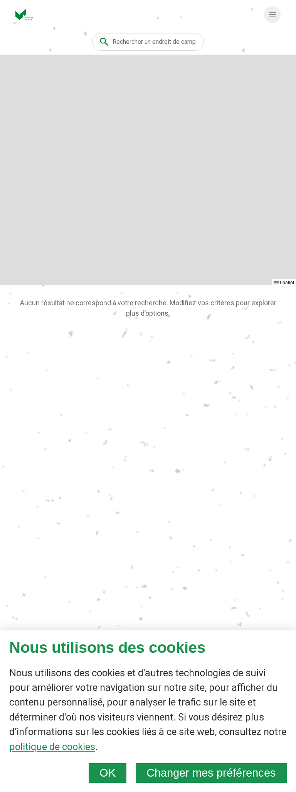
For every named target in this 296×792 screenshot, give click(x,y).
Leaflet (286, 282)
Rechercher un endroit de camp (154, 41)
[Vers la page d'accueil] (24, 14)
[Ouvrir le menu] (272, 14)
